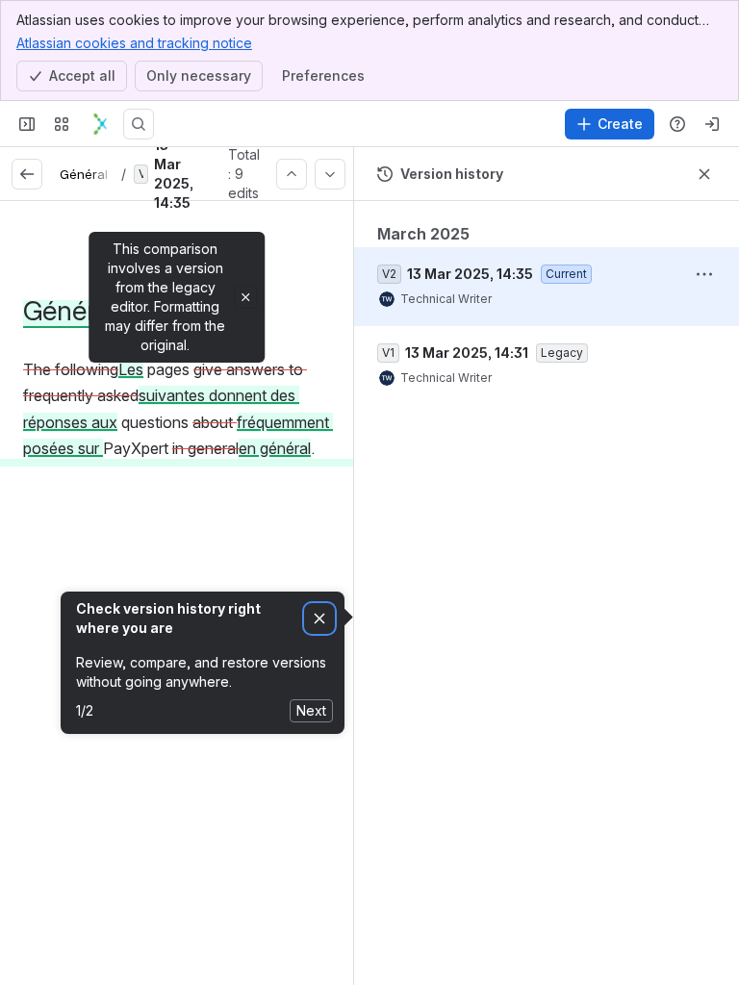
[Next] (330, 174)
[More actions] (704, 274)
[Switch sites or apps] (61, 124)
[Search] (138, 124)
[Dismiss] (319, 619)
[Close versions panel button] (704, 174)
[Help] (677, 124)
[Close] (245, 297)
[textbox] (176, 410)
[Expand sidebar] (27, 124)
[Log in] (712, 124)
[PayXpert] (100, 124)
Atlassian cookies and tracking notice (134, 43)
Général (84, 174)
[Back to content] (27, 174)
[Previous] (291, 174)
